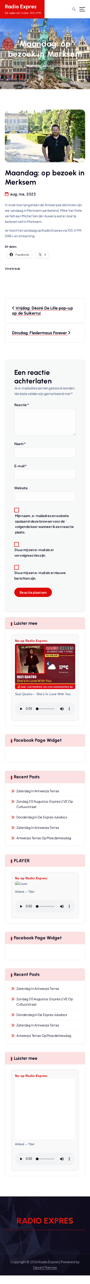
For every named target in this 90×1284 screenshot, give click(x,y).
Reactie (21, 405)
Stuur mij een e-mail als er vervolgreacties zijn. (34, 552)
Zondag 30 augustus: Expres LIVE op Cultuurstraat (44, 804)
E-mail (20, 466)
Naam (20, 444)
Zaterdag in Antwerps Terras (37, 791)
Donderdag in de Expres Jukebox (41, 817)
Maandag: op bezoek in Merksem (52, 66)
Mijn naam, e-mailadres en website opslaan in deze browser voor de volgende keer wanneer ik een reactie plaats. (44, 524)
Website (21, 488)
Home (17, 66)
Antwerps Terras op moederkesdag (43, 838)
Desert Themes (45, 1267)
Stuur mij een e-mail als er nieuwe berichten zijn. (40, 575)
